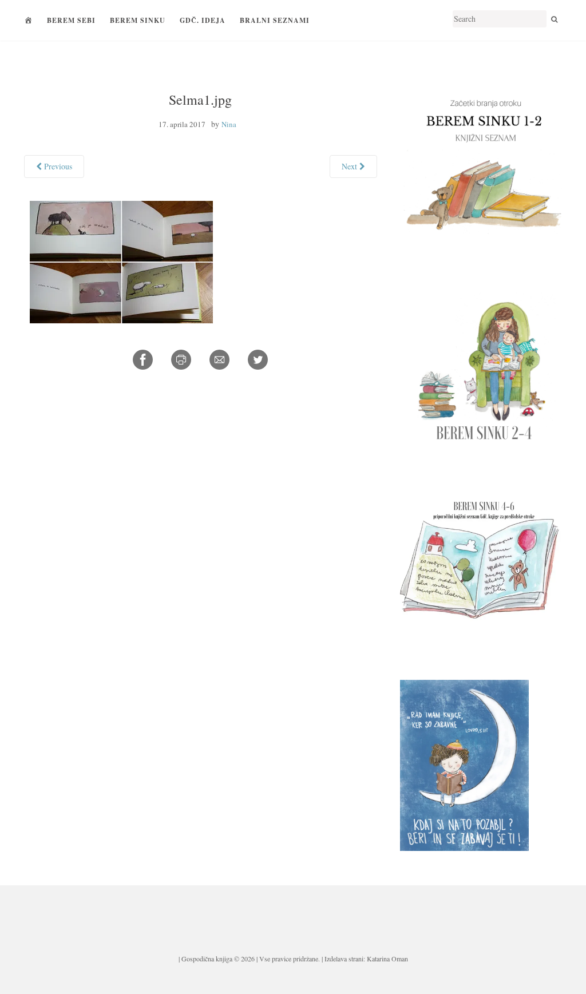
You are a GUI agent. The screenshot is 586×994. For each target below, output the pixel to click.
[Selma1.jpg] (121, 260)
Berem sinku (137, 20)
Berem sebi (71, 20)
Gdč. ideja (202, 20)
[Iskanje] (554, 18)
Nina (228, 124)
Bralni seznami (275, 20)
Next (350, 166)
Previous (57, 166)
